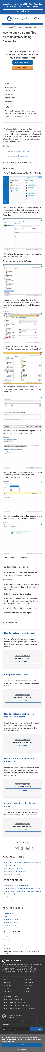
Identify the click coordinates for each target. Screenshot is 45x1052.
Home (6, 979)
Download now (24, 62)
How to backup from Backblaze (18, 152)
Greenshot (7, 946)
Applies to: (10, 98)
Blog (27, 991)
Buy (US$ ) (23, 11)
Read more (23, 661)
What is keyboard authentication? (15, 871)
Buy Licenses (30, 982)
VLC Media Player (10, 926)
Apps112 (33, 969)
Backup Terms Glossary (11, 996)
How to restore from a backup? (19, 633)
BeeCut (6, 937)
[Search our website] (42, 19)
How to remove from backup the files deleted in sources (22, 888)
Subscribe (37, 1029)
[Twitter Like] (17, 848)
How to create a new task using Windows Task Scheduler (22, 862)
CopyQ (6, 940)
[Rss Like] (33, 848)
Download (29, 979)
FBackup (19, 967)
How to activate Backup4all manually (16, 885)
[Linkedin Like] (28, 848)
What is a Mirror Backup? (12, 874)
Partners (7, 988)
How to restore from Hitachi (13, 999)
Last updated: (11, 91)
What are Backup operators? (13, 868)
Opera (6, 917)
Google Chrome (9, 914)
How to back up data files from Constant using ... (19, 1008)
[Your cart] (34, 18)
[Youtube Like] (22, 848)
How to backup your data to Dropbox (16, 1002)
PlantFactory (8, 943)
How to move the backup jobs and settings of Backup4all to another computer (22, 893)
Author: (8, 83)
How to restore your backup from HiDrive (17, 1005)
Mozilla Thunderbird (10, 923)
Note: (7, 107)
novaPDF (5, 969)
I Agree (21, 1045)
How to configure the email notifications (17, 900)
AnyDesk (7, 949)
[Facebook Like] (11, 848)
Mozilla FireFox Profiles (11, 920)
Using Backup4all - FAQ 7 (17, 674)
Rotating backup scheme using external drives (19, 897)
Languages (7, 991)
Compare (29, 985)
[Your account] (39, 18)
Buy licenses (24, 68)
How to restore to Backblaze (17, 156)
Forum (28, 988)
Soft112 (26, 969)
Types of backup (9, 865)
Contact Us (7, 985)
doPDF (11, 969)
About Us (7, 982)
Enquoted (19, 971)
